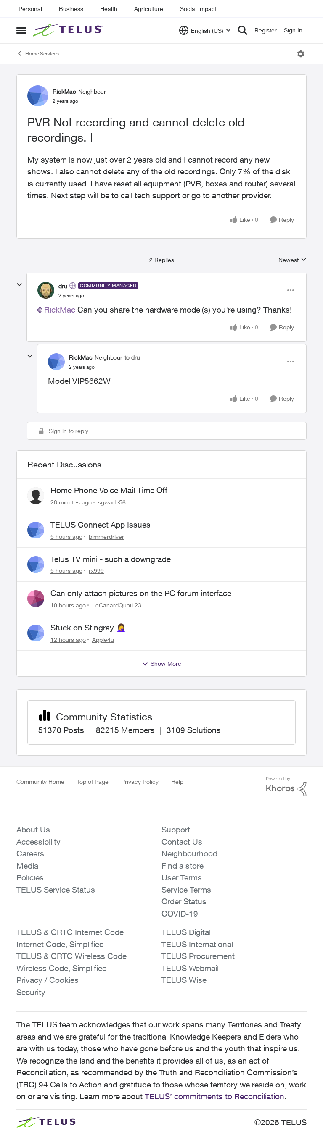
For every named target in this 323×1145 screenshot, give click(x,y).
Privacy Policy (140, 781)
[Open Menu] (301, 54)
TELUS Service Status (55, 889)
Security (30, 992)
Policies (30, 877)
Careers (30, 853)
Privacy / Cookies (47, 980)
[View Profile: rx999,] (35, 564)
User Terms (182, 877)
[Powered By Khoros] (286, 786)
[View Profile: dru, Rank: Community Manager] (45, 290)
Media (27, 865)
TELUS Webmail (190, 968)
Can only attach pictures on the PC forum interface (140, 593)
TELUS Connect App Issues (100, 524)
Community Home (40, 781)
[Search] (243, 30)
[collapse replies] (19, 285)
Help (177, 781)
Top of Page (93, 781)
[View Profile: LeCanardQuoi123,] (35, 598)
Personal (30, 8)
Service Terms (186, 889)
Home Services (42, 53)
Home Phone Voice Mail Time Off (108, 490)
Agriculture (148, 8)
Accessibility (38, 841)
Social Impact (198, 8)
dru (62, 285)
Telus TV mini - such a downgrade (110, 559)
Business (71, 8)
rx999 (96, 570)
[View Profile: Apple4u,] (35, 633)
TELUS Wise (184, 980)
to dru (132, 357)
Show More (166, 663)
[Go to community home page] (69, 30)
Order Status (184, 901)
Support (176, 829)
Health (108, 8)
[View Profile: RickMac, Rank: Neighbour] (37, 95)
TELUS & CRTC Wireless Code (71, 956)
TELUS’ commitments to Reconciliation (214, 1096)
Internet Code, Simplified (60, 944)
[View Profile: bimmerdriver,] (35, 530)
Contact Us (182, 841)
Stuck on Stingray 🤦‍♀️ (88, 627)
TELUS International (197, 944)
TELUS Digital (186, 932)
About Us (33, 829)
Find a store (183, 865)
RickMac (64, 91)
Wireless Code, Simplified (61, 968)
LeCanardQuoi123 (116, 605)
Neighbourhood (189, 853)
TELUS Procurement (198, 956)
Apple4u (103, 639)
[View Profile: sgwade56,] (35, 495)
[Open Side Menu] (21, 30)
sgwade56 (112, 502)
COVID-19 (180, 913)
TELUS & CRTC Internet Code (70, 932)
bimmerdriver (106, 536)
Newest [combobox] (292, 260)
